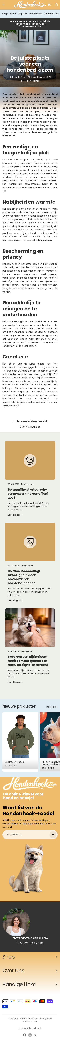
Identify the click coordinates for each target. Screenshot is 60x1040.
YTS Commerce (30, 1021)
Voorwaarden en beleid (30, 1028)
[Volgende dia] (54, 742)
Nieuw (13, 13)
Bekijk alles (52, 706)
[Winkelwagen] (56, 4)
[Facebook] (24, 1035)
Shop (5, 13)
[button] (50, 4)
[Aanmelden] (53, 834)
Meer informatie (29, 426)
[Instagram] (30, 1035)
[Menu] (3, 4)
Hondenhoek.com (30, 1018)
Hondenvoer (35, 13)
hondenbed (25, 163)
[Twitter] (35, 1035)
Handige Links (52, 13)
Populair (23, 13)
